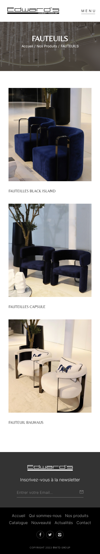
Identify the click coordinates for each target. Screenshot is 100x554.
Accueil (27, 46)
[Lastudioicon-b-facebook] (40, 535)
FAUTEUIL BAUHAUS (25, 422)
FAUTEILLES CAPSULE (26, 306)
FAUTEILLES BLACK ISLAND (32, 191)
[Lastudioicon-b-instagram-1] (60, 535)
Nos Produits (47, 46)
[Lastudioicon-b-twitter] (50, 535)
